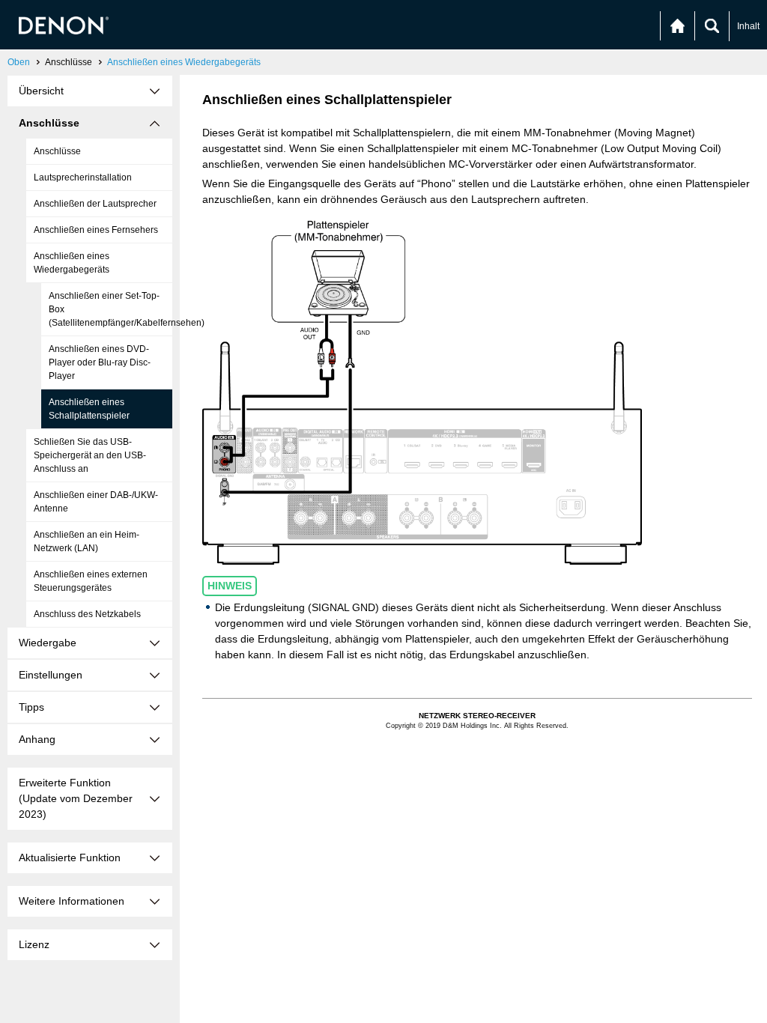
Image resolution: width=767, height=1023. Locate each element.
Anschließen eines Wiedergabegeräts (184, 62)
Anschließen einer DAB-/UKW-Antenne (96, 502)
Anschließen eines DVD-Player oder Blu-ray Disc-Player (100, 362)
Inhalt (748, 26)
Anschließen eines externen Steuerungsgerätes (91, 581)
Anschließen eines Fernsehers (96, 230)
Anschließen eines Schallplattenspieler (89, 409)
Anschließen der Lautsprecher (95, 203)
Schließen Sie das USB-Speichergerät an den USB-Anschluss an (90, 455)
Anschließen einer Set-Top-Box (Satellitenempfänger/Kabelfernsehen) (110, 309)
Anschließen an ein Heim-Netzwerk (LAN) (86, 541)
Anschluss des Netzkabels (87, 614)
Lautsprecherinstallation (83, 177)
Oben (18, 62)
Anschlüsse (57, 151)
